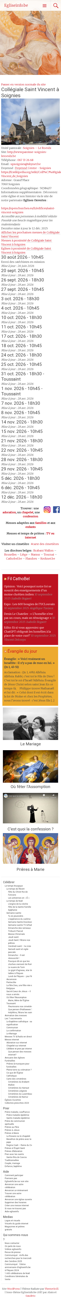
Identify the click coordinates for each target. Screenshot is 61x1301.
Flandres (31, 558)
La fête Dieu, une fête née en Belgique (19, 987)
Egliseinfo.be (16, 5)
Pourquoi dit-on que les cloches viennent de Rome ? (21, 962)
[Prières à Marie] (30, 849)
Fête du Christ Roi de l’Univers (18, 893)
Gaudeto (30, 1295)
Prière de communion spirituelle (15, 1122)
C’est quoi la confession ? (31, 829)
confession (30, 516)
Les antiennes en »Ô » (18, 898)
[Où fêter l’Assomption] (30, 766)
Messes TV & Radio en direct (18, 1036)
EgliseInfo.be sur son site (16, 1181)
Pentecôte (11, 982)
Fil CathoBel (18, 578)
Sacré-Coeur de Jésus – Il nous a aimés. (18, 993)
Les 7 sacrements (13, 1018)
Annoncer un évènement (16, 1190)
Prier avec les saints (14, 1154)
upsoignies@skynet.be (26, 164)
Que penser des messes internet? (19, 1053)
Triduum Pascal (15, 931)
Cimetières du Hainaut (18, 1088)
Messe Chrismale (16, 934)
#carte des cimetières (45, 544)
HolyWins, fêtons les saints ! (21, 1012)
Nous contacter (12, 1243)
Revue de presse (13, 1252)
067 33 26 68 (25, 160)
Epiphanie (12, 910)
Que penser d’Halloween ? (20, 1009)
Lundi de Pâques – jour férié (21, 976)
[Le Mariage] (30, 723)
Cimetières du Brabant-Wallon (19, 1083)
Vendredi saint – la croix (19, 946)
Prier (6, 1108)
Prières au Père (12, 1127)
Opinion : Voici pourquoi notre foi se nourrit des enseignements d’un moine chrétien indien (27, 590)
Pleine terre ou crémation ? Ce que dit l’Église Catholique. (19, 1073)
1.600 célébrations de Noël (17, 1273)
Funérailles (10, 1061)
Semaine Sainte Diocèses (20, 922)
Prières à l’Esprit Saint (15, 1148)
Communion (12, 1027)
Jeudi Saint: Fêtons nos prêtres (19, 941)
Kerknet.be (47, 558)
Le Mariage (30, 744)
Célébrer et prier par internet (19, 1049)
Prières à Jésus (12, 1130)
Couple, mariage (12, 1163)
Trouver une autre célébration (13, 1195)
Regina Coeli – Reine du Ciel (19, 1145)
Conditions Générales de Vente (16, 1278)
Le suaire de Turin (16, 967)
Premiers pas (11, 1178)
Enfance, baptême (13, 1166)
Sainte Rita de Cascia (16, 1157)
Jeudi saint (13, 937)
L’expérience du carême (19, 919)
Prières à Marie (30, 869)
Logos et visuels (12, 1220)
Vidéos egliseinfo (13, 1249)
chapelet (27, 512)
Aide (6, 1171)
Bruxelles (10, 554)
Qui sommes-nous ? (15, 1237)
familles (41, 523)
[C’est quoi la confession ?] (30, 809)
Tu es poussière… (16, 916)
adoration (9, 512)
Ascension (11, 979)
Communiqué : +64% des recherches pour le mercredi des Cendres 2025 (18, 1258)
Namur (35, 554)
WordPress (13, 1288)
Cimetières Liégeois (17, 1091)
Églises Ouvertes (13, 1100)
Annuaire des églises (15, 1058)
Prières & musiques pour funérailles (17, 1065)
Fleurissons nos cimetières (21, 1006)
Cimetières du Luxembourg (20, 1094)
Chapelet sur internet (16, 1046)
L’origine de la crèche (18, 904)
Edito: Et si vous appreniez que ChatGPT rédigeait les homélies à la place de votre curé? (27, 631)
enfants (30, 527)
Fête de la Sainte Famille (19, 907)
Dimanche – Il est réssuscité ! (16, 956)
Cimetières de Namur (18, 1097)
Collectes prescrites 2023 (17, 1103)
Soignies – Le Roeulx (37, 148)
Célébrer (9, 882)
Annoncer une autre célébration (14, 1186)
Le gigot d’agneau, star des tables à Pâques (21, 971)
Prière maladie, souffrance (17, 1112)
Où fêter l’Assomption (30, 786)
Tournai (49, 554)
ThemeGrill (51, 1288)
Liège (23, 554)
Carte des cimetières (16, 1079)
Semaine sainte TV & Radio (21, 925)
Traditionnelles (12, 1160)
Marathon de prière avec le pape (18, 1140)
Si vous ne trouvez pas (15, 1208)
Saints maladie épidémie (18, 1118)
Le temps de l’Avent (15, 889)
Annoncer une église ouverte (18, 1199)
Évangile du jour (22, 651)
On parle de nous (13, 1246)
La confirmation (13, 1030)
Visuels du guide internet (16, 1223)
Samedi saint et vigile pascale (18, 950)
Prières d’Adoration (13, 1151)
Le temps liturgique (14, 886)
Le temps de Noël (14, 901)
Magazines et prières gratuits (15, 1228)
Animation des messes (16, 1015)
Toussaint (11, 1003)
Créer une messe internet (17, 1205)
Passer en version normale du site (23, 84)
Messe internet (12, 1039)
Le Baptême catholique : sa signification (19, 1023)
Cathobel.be (14, 558)
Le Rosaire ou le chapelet (18, 1136)
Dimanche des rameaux (19, 928)
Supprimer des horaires (15, 1202)
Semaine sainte (13, 913)
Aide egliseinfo (12, 1211)
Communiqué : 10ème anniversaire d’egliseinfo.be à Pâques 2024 (17, 1267)
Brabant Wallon (43, 550)
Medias (8, 1217)
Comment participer (14, 1175)
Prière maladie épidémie (17, 1115)
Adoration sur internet (16, 1043)
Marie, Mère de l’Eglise (18, 1000)
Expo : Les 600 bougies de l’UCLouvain (29, 604)
